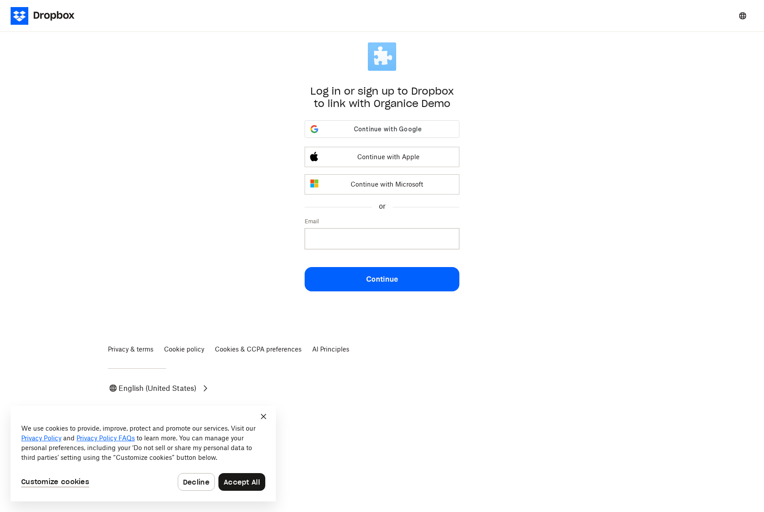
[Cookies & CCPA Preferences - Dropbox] (143, 453)
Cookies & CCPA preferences (258, 349)
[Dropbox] (48, 16)
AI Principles (330, 349)
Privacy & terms (130, 349)
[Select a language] (742, 16)
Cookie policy (184, 349)
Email (312, 221)
